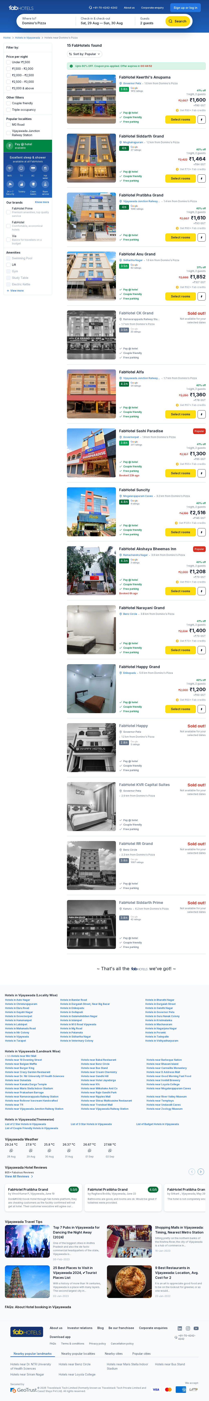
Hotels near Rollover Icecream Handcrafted (31, 1100)
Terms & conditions (72, 1343)
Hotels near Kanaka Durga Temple (26, 1084)
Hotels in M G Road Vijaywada (78, 1024)
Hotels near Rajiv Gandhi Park (99, 1092)
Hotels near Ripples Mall (95, 1096)
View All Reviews (17, 1176)
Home (7, 37)
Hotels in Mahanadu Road (20, 1028)
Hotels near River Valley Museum (167, 1096)
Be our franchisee (121, 1328)
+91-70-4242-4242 (105, 7)
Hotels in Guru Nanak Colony (162, 1016)
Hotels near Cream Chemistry (99, 1072)
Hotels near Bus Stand (94, 1068)
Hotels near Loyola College (163, 1084)
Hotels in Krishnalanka (158, 1020)
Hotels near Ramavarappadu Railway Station (31, 1096)
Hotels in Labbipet (16, 1024)
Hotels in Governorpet (18, 1016)
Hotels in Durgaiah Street (160, 1003)
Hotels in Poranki (155, 1032)
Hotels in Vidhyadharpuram (161, 1040)
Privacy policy (97, 1343)
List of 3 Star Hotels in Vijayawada (91, 1124)
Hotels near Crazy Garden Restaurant (27, 1072)
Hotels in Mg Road (71, 1028)
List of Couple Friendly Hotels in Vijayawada (31, 1128)
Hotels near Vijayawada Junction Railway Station (34, 1108)
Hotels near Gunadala (18, 1080)
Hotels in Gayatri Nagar (19, 1012)
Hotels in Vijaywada (17, 1036)
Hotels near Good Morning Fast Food (169, 1076)
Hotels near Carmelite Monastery (167, 1068)
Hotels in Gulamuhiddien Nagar (78, 1016)
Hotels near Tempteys (160, 1100)
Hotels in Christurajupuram (21, 1003)
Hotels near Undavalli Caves (164, 1104)
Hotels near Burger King (19, 1068)
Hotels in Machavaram (158, 1024)
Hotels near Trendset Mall (96, 1104)
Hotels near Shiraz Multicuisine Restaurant (106, 1100)
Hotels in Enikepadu (72, 1008)
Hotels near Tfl (14, 1104)
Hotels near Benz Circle (95, 1063)
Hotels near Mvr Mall (23, 1055)
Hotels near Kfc (90, 1084)
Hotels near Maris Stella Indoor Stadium (29, 1088)
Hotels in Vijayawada (27, 37)
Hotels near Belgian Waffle (21, 1063)
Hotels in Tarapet (15, 1040)
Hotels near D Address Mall (163, 1072)
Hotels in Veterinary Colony (76, 1040)
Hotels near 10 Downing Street (23, 1059)
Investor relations (79, 1328)
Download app (60, 1337)
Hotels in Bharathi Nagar (159, 999)
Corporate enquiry (152, 7)
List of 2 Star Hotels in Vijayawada (25, 1124)
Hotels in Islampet (71, 1020)
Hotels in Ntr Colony (17, 1032)
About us (129, 7)
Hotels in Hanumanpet (18, 1020)
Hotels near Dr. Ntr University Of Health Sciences (34, 1076)
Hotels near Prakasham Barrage (24, 1092)
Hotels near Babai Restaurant (98, 1059)
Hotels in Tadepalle (157, 1036)
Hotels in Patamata (71, 1032)
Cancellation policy (122, 1343)
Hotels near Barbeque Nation (164, 1059)
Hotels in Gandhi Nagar (159, 1008)
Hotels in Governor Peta (159, 1012)
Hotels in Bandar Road (73, 999)
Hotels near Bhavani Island (162, 1063)
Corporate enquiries (153, 1328)
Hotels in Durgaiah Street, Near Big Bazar (85, 1003)
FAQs (53, 1343)
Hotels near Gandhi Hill (94, 1076)
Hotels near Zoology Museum (164, 1108)
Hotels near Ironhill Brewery (163, 1080)
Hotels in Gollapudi (71, 1012)
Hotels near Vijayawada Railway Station (104, 1108)
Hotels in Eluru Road (17, 1008)
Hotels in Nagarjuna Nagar (161, 1028)
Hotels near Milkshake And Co (99, 1088)
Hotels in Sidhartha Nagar (75, 1036)
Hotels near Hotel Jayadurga (98, 1080)
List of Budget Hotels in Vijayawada (157, 1124)
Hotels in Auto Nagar (17, 999)
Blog (100, 1328)
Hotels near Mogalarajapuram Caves (169, 1088)
